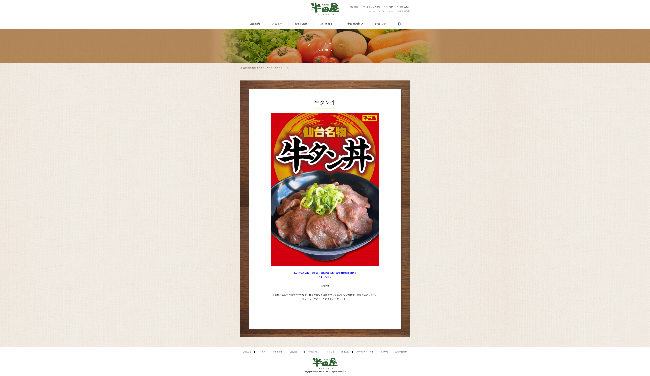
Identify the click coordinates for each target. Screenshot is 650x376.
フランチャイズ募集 (371, 7)
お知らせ (380, 23)
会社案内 (389, 7)
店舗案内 (255, 23)
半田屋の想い (355, 23)
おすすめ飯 (301, 23)
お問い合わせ (404, 7)
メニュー (277, 23)
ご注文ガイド (327, 23)
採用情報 (354, 7)
